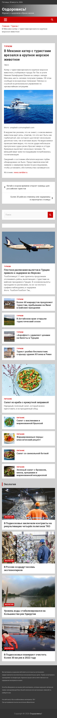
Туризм (8, 46)
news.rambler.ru (20, 172)
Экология (10, 484)
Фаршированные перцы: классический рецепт (30, 438)
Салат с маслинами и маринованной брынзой (30, 421)
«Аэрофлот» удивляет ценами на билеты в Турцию (33, 336)
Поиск (50, 215)
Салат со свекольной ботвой (33, 453)
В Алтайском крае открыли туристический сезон (32, 320)
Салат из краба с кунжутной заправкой (26, 402)
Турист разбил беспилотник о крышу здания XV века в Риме (34, 352)
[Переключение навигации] (5, 20)
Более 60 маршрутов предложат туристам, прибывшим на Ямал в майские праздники (35, 305)
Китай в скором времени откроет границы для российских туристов (28, 187)
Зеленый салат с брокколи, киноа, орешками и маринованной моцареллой (32, 472)
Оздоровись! (14, 9)
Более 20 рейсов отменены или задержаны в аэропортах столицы (30, 198)
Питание (8, 399)
